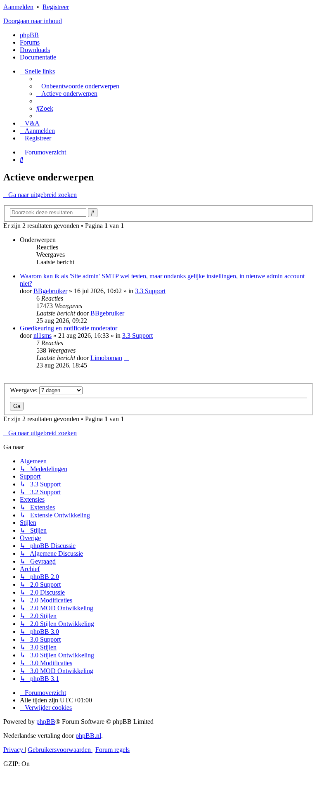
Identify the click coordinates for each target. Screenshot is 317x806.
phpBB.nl (88, 735)
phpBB (29, 34)
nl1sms (42, 335)
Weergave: (24, 390)
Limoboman (106, 357)
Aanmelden (18, 6)
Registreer (56, 6)
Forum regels (112, 749)
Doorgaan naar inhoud (32, 20)
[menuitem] (77, 86)
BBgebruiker (50, 290)
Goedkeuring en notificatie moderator (68, 328)
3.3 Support (150, 290)
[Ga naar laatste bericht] (128, 313)
